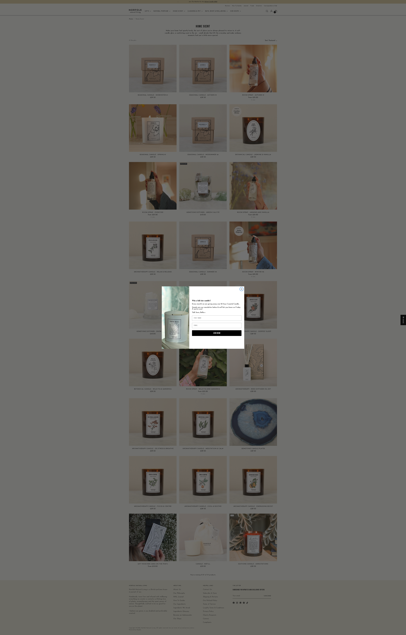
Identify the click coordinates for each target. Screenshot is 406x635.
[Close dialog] (241, 289)
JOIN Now (216, 333)
